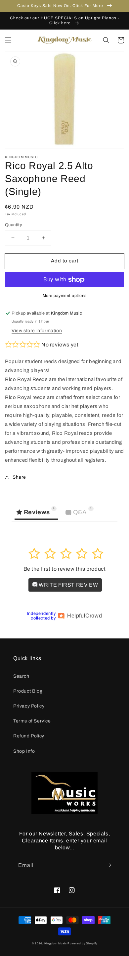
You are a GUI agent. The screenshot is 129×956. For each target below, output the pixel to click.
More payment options (65, 295)
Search (21, 676)
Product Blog (27, 691)
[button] (8, 40)
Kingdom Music (55, 943)
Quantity (13, 225)
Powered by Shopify (82, 943)
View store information (37, 330)
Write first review (68, 585)
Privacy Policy (28, 706)
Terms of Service (32, 720)
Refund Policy (28, 735)
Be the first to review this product (64, 569)
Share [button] (19, 477)
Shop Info (24, 751)
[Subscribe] (108, 865)
